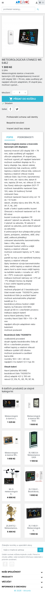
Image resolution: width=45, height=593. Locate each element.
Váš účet (7, 581)
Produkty (7, 577)
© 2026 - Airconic (22, 590)
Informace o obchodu (14, 586)
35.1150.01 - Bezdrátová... (33, 490)
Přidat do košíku (22, 99)
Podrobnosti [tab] (25, 137)
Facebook (5, 564)
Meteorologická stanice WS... (11, 453)
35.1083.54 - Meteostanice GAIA (34, 455)
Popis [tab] (9, 137)
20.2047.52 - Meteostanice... (11, 526)
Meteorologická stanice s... (11, 417)
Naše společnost (11, 572)
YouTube (11, 564)
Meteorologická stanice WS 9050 (33, 418)
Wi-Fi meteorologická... (11, 491)
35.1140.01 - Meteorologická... (33, 528)
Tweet (17, 109)
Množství (6, 92)
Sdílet (10, 109)
